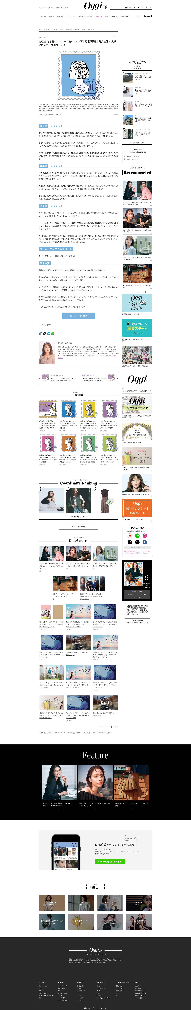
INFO (107, 16)
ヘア (78, 993)
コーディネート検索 (79, 527)
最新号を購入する (137, 591)
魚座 (48, 733)
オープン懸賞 (138, 998)
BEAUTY (60, 16)
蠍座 (42, 733)
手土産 (98, 993)
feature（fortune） (132, 159)
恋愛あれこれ (119, 986)
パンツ (40, 988)
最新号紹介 (138, 988)
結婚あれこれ (119, 990)
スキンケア (80, 988)
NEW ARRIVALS (126, 16)
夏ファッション (43, 986)
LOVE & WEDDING (84, 16)
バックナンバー (137, 597)
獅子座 (67, 29)
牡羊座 (55, 733)
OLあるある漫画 (62, 1000)
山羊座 (93, 733)
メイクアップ (81, 990)
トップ (40, 29)
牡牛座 (63, 733)
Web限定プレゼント (140, 993)
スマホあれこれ (62, 993)
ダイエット (80, 1000)
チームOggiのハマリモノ (103, 998)
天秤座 (101, 733)
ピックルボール (101, 988)
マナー (60, 995)
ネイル (79, 995)
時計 (40, 998)
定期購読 (130, 594)
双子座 (71, 733)
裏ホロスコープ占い (59, 29)
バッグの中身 (61, 998)
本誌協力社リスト (140, 990)
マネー (60, 990)
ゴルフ (98, 986)
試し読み (143, 594)
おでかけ (99, 995)
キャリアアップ (62, 986)
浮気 (117, 995)
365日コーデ (42, 1000)
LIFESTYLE (70, 16)
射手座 (108, 733)
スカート (41, 990)
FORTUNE (98, 16)
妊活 (117, 993)
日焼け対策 (80, 986)
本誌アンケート (139, 995)
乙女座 (86, 733)
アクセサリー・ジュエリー (46, 995)
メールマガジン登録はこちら (137, 547)
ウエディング (119, 988)
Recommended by (105, 727)
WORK (51, 16)
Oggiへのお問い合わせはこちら (137, 622)
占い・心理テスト (48, 29)
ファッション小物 (44, 993)
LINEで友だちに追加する (110, 861)
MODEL (115, 16)
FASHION (42, 16)
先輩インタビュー (63, 988)
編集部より (138, 986)
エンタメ (99, 990)
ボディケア (80, 998)
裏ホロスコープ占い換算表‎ (78, 316)
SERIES (137, 16)
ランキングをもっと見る (78, 517)
